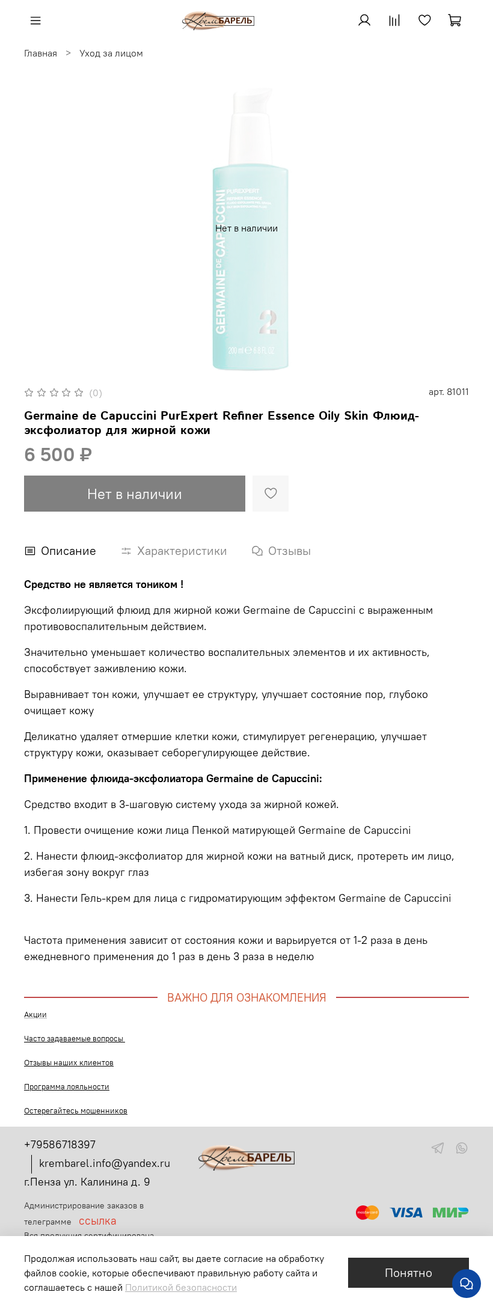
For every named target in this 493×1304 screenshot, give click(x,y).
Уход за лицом (111, 53)
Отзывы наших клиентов (69, 1063)
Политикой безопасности (181, 1287)
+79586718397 (60, 1144)
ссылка (98, 1221)
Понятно (408, 1272)
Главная (40, 53)
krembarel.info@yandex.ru (104, 1163)
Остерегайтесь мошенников (75, 1111)
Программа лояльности (66, 1087)
